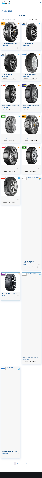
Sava (9, 140)
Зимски (35, 47)
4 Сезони (15, 47)
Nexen (9, 298)
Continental (10, 47)
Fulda (9, 109)
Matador (9, 171)
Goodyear (31, 109)
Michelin (30, 47)
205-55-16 (5, 47)
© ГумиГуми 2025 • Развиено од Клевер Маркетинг (21, 475)
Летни (13, 109)
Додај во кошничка (19, 45)
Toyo (30, 78)
